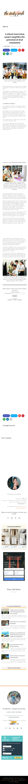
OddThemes (15, 781)
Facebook (10, 299)
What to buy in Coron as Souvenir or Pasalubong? (18, 622)
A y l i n (24, 498)
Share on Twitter (14, 51)
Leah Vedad (7, 46)
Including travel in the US (9, 748)
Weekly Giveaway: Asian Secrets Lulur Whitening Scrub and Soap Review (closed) (17, 611)
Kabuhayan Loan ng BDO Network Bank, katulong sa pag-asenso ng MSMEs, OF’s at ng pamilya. (17, 634)
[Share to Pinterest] (11, 53)
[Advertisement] (14, 147)
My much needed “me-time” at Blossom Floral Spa (16, 645)
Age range (4, 744)
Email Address (8, 293)
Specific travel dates (8, 750)
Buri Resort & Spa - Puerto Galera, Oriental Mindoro (17, 656)
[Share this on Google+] (19, 50)
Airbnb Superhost (21, 503)
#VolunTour (11, 720)
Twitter (14, 299)
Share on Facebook (7, 51)
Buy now (18, 757)
